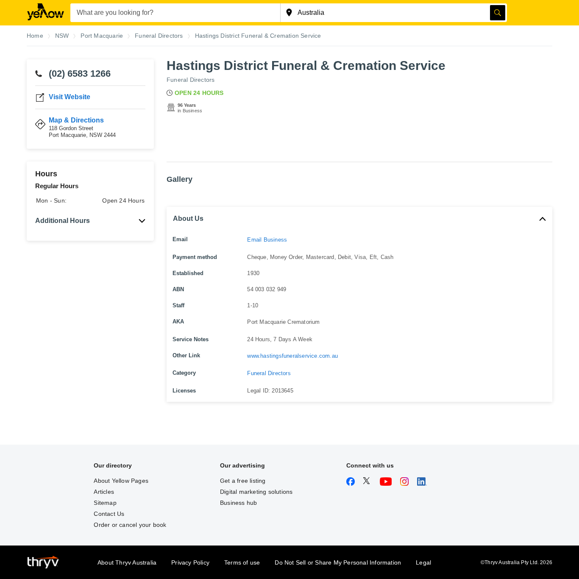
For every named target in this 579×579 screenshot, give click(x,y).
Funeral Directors (190, 79)
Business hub (238, 502)
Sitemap (105, 502)
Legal (423, 562)
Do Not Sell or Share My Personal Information (338, 562)
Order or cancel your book (130, 524)
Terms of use (242, 562)
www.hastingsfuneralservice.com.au (292, 356)
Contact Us (109, 513)
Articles (104, 491)
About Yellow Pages (121, 480)
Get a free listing (243, 480)
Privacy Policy (190, 562)
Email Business (267, 240)
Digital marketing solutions (256, 491)
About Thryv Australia (126, 562)
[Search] (497, 12)
